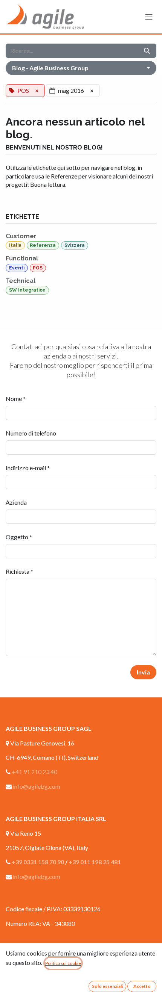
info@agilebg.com (36, 786)
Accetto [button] (142, 986)
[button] (81, 68)
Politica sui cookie (63, 963)
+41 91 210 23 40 (34, 771)
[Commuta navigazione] (148, 17)
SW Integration (27, 290)
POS (38, 268)
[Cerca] (147, 51)
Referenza (43, 245)
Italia (15, 245)
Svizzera (74, 245)
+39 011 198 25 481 (95, 861)
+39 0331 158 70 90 (38, 861)
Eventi (16, 268)
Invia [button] (143, 672)
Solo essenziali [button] (107, 986)
